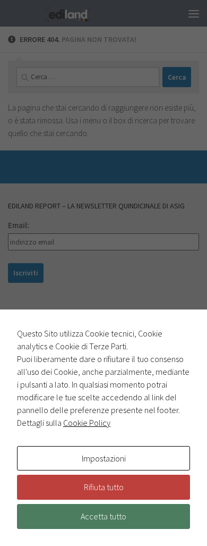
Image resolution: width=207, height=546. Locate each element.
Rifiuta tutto (104, 487)
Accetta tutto (103, 516)
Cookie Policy (86, 422)
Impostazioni (104, 458)
